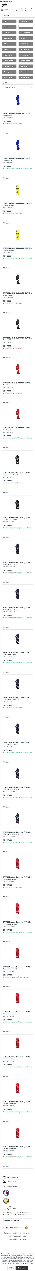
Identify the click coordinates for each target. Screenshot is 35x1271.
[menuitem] (5, 10)
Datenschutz (17, 1236)
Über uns (10, 1206)
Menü (7, 10)
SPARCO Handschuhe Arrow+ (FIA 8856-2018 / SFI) (17, 474)
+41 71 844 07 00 (12, 1177)
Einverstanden (22, 1268)
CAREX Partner (17, 1233)
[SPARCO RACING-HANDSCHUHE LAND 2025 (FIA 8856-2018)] (17, 101)
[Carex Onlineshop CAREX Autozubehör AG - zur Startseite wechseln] (4, 5)
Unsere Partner (11, 1208)
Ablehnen (11, 1268)
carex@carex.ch (12, 1181)
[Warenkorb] (32, 10)
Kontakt (10, 1236)
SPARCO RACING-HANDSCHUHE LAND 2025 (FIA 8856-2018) (17, 114)
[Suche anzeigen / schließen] (17, 10)
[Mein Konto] (27, 10)
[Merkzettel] (22, 10)
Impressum (26, 1233)
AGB (24, 1236)
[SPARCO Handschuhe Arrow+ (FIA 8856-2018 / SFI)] (17, 460)
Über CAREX (7, 1233)
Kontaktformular (12, 1186)
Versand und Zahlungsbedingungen (17, 1239)
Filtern (7, 83)
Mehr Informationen (27, 1263)
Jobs (8, 1209)
